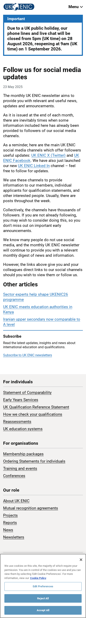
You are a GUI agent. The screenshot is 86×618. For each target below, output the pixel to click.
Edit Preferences (43, 586)
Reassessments (17, 421)
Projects (10, 515)
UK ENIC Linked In (34, 165)
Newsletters (13, 537)
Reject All (43, 598)
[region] (43, 586)
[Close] (81, 559)
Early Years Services (20, 399)
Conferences (14, 475)
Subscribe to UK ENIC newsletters (27, 355)
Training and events (20, 468)
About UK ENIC (16, 500)
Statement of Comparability (27, 392)
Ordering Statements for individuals (34, 461)
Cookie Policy (38, 578)
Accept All (43, 610)
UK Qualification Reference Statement (36, 407)
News (8, 530)
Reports (10, 522)
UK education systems (23, 428)
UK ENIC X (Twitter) (48, 155)
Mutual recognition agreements (30, 508)
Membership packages (23, 454)
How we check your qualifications (32, 414)
